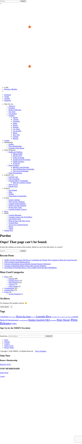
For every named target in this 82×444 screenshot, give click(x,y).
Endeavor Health (18, 158)
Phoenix (15, 138)
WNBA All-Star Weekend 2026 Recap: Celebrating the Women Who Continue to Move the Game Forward (40, 260)
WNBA (11, 194)
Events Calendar (14, 200)
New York (16, 135)
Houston (16, 127)
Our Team (12, 112)
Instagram (7, 100)
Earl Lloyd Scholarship (20, 171)
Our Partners (13, 190)
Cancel (2, 376)
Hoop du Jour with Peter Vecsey (19, 221)
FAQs (6, 340)
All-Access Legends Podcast (18, 225)
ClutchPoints (4, 317)
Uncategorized (9, 288)
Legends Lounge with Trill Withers (20, 217)
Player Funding (14, 165)
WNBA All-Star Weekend (17, 205)
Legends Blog (13, 223)
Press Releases (13, 282)
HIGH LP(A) (17, 156)
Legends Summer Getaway (18, 209)
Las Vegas (16, 129)
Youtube (7, 98)
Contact (7, 140)
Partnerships (53, 320)
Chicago (15, 119)
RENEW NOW (5, 364)
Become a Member (10, 89)
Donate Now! (13, 186)
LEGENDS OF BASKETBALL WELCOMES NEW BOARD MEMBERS (30, 268)
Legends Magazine (15, 215)
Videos (11, 228)
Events (6, 292)
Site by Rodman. (40, 351)
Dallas (15, 123)
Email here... (4, 336)
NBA (10, 192)
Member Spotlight (36, 320)
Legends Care (13, 177)
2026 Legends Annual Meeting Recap (17, 262)
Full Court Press (14, 179)
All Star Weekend (14, 294)
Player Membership (15, 146)
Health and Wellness (15, 152)
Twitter (6, 97)
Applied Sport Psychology (22, 160)
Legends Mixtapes (23, 320)
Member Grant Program (21, 167)
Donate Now (8, 230)
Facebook (7, 95)
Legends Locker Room (16, 148)
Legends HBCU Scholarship (18, 181)
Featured (11, 279)
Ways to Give (13, 184)
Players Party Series (15, 207)
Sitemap (7, 342)
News (6, 211)
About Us (12, 106)
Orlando (15, 137)
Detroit (15, 125)
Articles (11, 284)
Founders (12, 108)
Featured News (14, 280)
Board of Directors (15, 110)
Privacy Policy (9, 347)
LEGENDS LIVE (15, 219)
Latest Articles (13, 286)
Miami (15, 133)
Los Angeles (17, 131)
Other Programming (15, 173)
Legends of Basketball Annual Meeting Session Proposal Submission (27, 264)
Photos (11, 227)
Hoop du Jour (23, 316)
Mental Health (17, 154)
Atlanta (15, 117)
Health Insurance (18, 161)
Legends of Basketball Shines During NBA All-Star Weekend (25, 266)
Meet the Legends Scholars (22, 182)
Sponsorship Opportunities (17, 196)
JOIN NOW (4, 373)
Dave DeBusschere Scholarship (23, 169)
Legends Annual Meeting (17, 204)
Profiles (11, 144)
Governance (13, 114)
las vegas (33, 317)
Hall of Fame (12, 317)
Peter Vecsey (63, 319)
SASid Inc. (16, 163)
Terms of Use (8, 346)
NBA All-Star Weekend (17, 202)
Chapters (12, 115)
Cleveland (16, 121)
